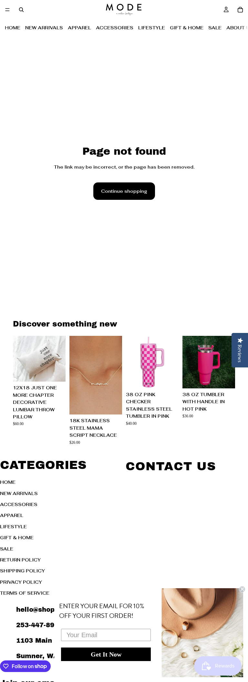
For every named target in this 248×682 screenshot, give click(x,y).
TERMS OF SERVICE (24, 593)
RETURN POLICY (20, 560)
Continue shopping (124, 191)
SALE (215, 28)
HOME (12, 28)
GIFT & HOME (186, 28)
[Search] (21, 10)
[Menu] (7, 9)
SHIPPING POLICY (22, 571)
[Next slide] (58, 359)
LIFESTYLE (151, 28)
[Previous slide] (20, 359)
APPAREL (79, 28)
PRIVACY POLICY (21, 582)
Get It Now (106, 654)
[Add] (55, 372)
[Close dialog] (242, 589)
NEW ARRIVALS (44, 28)
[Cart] (240, 10)
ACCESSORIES (114, 28)
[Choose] (112, 405)
